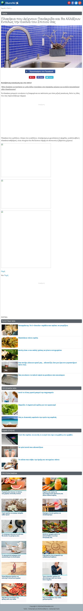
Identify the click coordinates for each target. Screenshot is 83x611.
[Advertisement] (41, 119)
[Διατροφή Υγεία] (9, 4)
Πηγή (3, 271)
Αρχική (3, 8)
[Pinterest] (31, 77)
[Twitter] (49, 77)
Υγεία (8, 8)
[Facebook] (41, 71)
